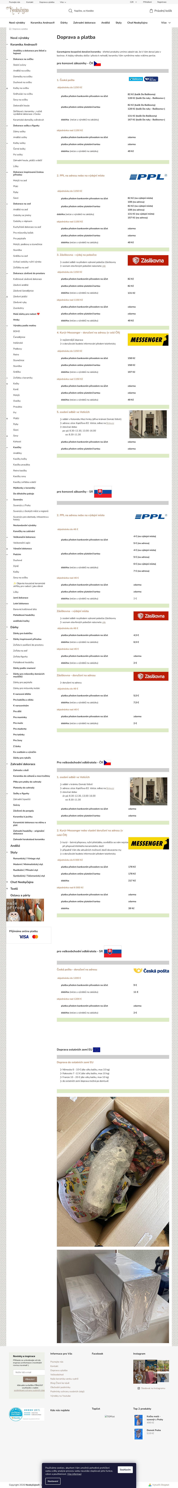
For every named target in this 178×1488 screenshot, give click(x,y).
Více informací (74, 1474)
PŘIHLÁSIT (89, 747)
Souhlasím (125, 1469)
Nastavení (53, 1481)
